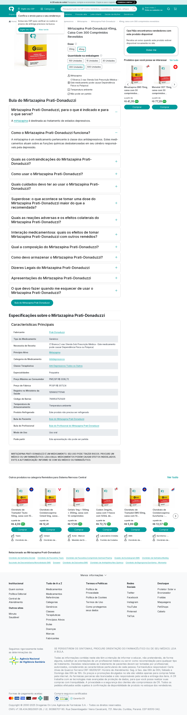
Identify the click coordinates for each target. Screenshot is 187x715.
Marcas (50, 633)
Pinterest (132, 611)
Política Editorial (17, 593)
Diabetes (68, 14)
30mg (71, 49)
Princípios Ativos (55, 619)
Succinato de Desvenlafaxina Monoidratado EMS (30, 562)
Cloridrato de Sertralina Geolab (22, 558)
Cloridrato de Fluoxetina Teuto (51, 558)
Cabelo (161, 611)
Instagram (132, 602)
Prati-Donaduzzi (57, 332)
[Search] (134, 9)
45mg (81, 49)
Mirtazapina (82, 21)
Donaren (56, 562)
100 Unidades (75, 60)
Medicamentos (54, 589)
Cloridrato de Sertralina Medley (155, 558)
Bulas (49, 624)
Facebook (132, 597)
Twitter (131, 592)
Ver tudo (174, 60)
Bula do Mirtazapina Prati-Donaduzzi (32, 302)
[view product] (137, 75)
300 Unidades (76, 67)
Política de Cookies (96, 597)
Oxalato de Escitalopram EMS (127, 558)
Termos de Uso (94, 602)
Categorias (52, 602)
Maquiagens (164, 602)
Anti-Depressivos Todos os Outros (66, 366)
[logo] (11, 9)
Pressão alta (81, 14)
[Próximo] (174, 84)
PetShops (162, 606)
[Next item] (175, 516)
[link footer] (61, 698)
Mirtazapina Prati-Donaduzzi (103, 21)
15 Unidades (92, 60)
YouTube (132, 606)
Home (14, 21)
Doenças (51, 629)
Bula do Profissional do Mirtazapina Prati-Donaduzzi (74, 425)
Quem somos (16, 589)
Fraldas (161, 597)
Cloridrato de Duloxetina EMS (75, 562)
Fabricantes (52, 638)
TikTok (130, 616)
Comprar (137, 107)
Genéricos (128, 14)
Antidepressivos (66, 21)
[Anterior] (127, 84)
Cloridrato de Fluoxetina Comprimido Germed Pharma (89, 558)
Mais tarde (44, 29)
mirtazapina (21, 120)
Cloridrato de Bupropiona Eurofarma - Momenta (146, 562)
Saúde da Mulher (112, 14)
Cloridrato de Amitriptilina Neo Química (106, 562)
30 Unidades (109, 60)
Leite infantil (95, 14)
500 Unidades (94, 67)
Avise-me (151, 49)
